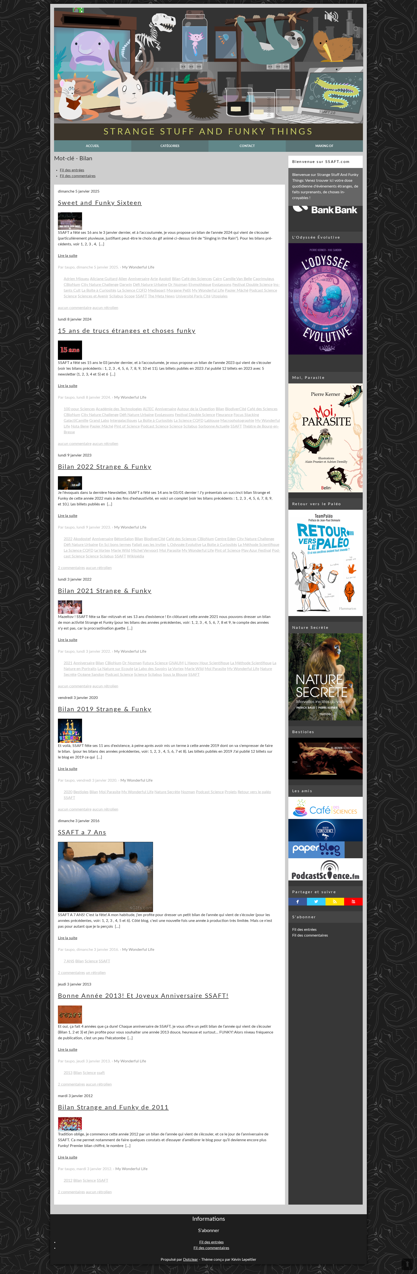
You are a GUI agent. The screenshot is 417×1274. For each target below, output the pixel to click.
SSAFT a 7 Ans (82, 832)
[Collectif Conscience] (325, 830)
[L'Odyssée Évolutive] (325, 299)
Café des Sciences (196, 279)
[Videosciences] (325, 869)
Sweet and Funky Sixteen (100, 203)
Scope (129, 296)
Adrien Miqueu (76, 279)
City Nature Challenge (99, 285)
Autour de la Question (196, 409)
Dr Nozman (178, 285)
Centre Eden (225, 539)
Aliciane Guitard (104, 279)
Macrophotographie (237, 420)
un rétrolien (96, 973)
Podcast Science (263, 290)
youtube (353, 901)
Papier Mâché (236, 290)
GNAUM (176, 663)
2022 (68, 539)
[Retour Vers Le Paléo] (325, 563)
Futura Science (155, 663)
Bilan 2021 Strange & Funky (105, 591)
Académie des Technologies (119, 409)
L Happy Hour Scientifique (207, 663)
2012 (68, 1180)
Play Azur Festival (256, 550)
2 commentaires (71, 568)
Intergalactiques (123, 420)
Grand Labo (99, 420)
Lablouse (211, 420)
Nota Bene (80, 426)
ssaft (101, 1073)
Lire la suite (67, 256)
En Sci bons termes (115, 545)
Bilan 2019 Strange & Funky (105, 709)
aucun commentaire (74, 308)
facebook (297, 901)
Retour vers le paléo (254, 792)
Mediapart (157, 290)
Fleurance (224, 415)
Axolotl (165, 279)
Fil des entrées (72, 170)
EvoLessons (221, 285)
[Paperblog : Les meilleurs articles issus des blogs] (325, 849)
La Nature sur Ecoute (115, 669)
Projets (231, 792)
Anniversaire (138, 279)
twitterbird (316, 901)
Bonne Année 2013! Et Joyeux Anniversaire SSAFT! (143, 996)
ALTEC (148, 409)
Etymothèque (199, 285)
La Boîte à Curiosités (99, 290)
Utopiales (219, 296)
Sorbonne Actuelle (213, 426)
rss (335, 901)
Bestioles (81, 792)
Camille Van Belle (237, 279)
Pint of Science (127, 426)
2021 (68, 663)
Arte (154, 279)
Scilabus (116, 296)
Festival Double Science (252, 285)
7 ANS (69, 961)
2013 (68, 1073)
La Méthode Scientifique (258, 545)
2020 (68, 792)
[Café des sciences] (325, 808)
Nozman (188, 792)
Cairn (217, 279)
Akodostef (82, 539)
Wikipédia (135, 556)
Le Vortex (102, 550)
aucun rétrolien (105, 308)
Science (70, 296)
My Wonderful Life (138, 267)
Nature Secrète (167, 792)
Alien (122, 279)
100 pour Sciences (79, 409)
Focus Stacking (246, 415)
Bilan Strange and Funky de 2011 (113, 1107)
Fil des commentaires (78, 176)
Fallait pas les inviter (149, 545)
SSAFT (141, 296)
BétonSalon (124, 539)
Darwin (125, 285)
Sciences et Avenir (93, 296)
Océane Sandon (90, 675)
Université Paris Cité (193, 296)
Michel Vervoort (144, 550)
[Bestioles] (325, 758)
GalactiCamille (76, 420)
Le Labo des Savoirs (150, 669)
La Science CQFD (132, 290)
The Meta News (161, 296)
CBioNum (72, 285)
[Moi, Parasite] (325, 437)
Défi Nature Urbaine (150, 285)
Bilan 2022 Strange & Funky (105, 467)
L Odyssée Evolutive (184, 545)
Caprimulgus (263, 279)
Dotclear (190, 1259)
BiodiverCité (235, 409)
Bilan (176, 279)
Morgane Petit (179, 290)
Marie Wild (120, 550)
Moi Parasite (170, 550)
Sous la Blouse (175, 675)
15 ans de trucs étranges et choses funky (126, 331)
